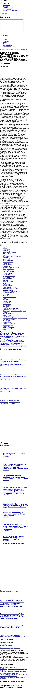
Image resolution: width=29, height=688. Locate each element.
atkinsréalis (6, 249)
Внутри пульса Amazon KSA (8, 667)
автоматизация (8, 262)
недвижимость (8, 305)
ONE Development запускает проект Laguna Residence (13, 669)
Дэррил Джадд (8, 281)
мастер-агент (7, 302)
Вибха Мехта (4, 403)
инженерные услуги (9, 287)
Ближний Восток (8, 271)
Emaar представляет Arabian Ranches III (14, 454)
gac (4, 255)
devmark (5, 250)
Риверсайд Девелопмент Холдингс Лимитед (14, 311)
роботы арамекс (8, 314)
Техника (6, 6)
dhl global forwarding (9, 252)
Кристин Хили (7, 295)
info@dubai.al (8, 645)
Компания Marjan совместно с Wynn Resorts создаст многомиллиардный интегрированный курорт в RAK (15, 466)
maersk (5, 257)
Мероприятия (8, 9)
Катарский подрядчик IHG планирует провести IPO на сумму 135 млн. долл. (14, 514)
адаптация (6, 263)
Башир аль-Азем (8, 269)
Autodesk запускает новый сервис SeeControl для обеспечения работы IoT (13, 537)
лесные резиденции (9, 297)
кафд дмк (6, 294)
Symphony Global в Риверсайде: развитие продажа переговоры (15, 504)
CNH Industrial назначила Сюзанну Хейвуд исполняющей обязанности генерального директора (15, 527)
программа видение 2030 (11, 309)
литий (5, 298)
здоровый (6, 284)
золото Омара (7, 285)
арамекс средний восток (11, 267)
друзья (5, 280)
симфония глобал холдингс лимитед (15, 318)
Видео (2, 49)
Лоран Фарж (7, 301)
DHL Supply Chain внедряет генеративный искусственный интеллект (13, 675)
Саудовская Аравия (9, 316)
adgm (5, 248)
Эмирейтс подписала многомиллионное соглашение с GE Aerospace (13, 672)
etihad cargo (7, 253)
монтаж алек (7, 304)
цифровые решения (9, 323)
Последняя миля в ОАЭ (10, 308)
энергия (5, 329)
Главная (6, 3)
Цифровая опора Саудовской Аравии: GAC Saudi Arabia (11, 626)
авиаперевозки (8, 260)
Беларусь (6, 270)
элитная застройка (9, 328)
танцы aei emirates (9, 319)
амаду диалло (7, 264)
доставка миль (8, 278)
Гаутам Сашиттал (8, 273)
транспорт (6, 321)
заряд (5, 283)
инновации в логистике (10, 288)
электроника (7, 326)
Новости (6, 5)
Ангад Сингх (7, 266)
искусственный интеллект (11, 291)
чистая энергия (8, 325)
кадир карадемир (8, 292)
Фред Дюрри (7, 322)
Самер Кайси (7, 315)
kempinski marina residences (12, 256)
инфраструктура (8, 290)
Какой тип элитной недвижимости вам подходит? (12, 678)
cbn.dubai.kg (4, 35)
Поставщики (8, 8)
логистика (6, 300)
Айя (1, 63)
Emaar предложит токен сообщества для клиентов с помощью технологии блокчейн (15, 477)
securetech (6, 259)
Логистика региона (10, 10)
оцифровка (6, 307)
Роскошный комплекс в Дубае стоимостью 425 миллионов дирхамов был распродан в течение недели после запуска (14, 335)
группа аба (6, 274)
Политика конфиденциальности (10, 648)
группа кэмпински (9, 276)
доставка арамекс (9, 277)
